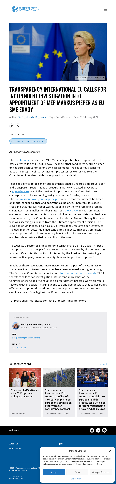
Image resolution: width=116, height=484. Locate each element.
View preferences (100, 472)
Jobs (61, 443)
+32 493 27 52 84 (19, 347)
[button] (110, 450)
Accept (54, 472)
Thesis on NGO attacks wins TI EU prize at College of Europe (25, 393)
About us (13, 443)
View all (103, 364)
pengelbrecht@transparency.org (26, 337)
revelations (22, 160)
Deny (77, 472)
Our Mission (15, 448)
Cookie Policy (76, 479)
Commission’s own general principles (37, 199)
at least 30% (71, 210)
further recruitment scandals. (78, 273)
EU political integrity (28, 141)
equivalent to (20, 191)
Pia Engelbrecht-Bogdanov (32, 117)
